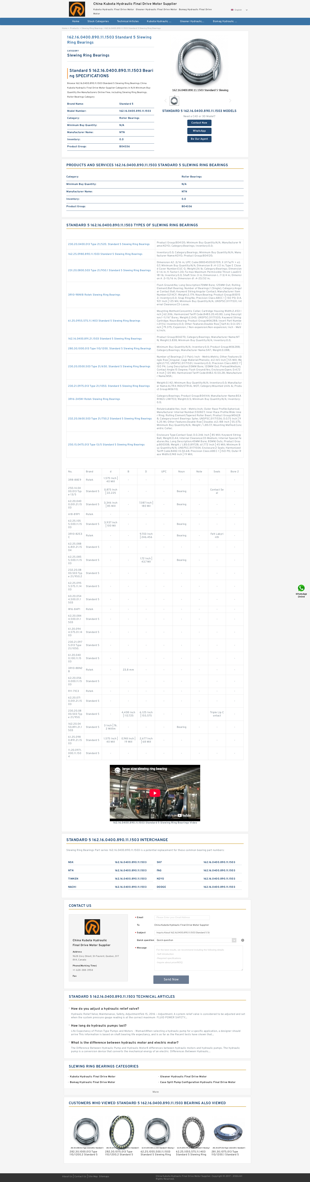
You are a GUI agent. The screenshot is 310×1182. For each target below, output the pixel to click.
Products (74, 28)
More (156, 1092)
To (138, 925)
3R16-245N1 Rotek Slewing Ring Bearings (94, 399)
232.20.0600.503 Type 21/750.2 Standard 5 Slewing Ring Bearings (110, 418)
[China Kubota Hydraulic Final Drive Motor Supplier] (77, 8)
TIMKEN (73, 878)
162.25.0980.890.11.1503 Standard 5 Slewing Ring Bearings (105, 254)
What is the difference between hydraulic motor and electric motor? (124, 1043)
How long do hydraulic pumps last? (99, 1026)
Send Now (171, 980)
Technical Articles (128, 21)
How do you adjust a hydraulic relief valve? (105, 1009)
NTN (71, 870)
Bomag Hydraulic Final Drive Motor (227, 21)
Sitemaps (104, 1176)
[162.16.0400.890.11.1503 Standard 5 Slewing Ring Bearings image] (199, 64)
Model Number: (76, 111)
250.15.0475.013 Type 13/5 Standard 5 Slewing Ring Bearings (106, 444)
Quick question (145, 940)
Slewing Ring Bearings (92, 28)
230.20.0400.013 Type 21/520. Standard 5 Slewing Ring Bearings (109, 244)
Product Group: (76, 146)
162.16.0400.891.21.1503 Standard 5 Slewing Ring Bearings (105, 338)
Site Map (93, 1176)
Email (139, 917)
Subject (140, 932)
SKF (159, 862)
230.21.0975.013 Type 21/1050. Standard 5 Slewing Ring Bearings (109, 386)
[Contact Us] (301, 591)
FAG (159, 870)
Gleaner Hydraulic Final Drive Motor (194, 21)
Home (75, 21)
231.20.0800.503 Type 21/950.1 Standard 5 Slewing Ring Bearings (109, 270)
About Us (67, 1176)
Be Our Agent (199, 139)
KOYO (160, 878)
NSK (71, 862)
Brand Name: (75, 104)
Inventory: (73, 139)
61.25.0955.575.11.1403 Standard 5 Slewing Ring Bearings (104, 321)
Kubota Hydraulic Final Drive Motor (161, 21)
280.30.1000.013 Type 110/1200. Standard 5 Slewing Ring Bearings (109, 348)
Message (141, 948)
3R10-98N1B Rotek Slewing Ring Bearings (94, 295)
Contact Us (80, 1176)
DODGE (161, 887)
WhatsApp (199, 131)
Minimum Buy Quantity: (82, 125)
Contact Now (199, 123)
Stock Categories (98, 21)
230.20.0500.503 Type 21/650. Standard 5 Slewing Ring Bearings (109, 366)
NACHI (72, 887)
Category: (73, 118)
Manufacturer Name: (80, 132)
